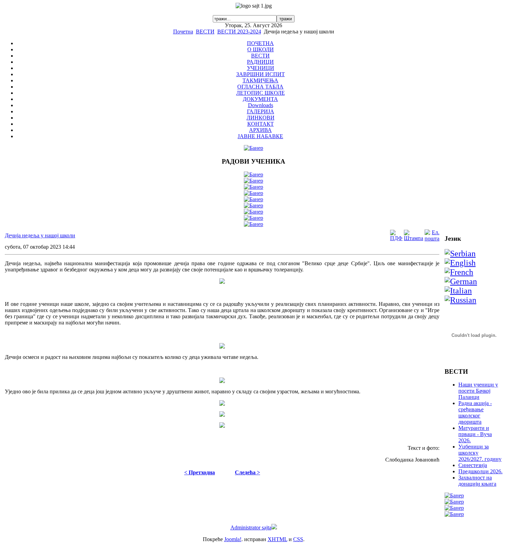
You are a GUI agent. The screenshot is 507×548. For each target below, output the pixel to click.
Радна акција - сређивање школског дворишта (475, 412)
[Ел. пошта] (432, 238)
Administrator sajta (250, 527)
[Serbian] (460, 253)
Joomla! (232, 539)
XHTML (277, 539)
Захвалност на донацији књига (477, 481)
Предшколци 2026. (480, 471)
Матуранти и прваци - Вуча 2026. (475, 434)
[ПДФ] (396, 238)
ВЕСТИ (205, 31)
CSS (298, 539)
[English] (460, 263)
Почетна (183, 31)
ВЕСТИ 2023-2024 (239, 31)
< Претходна (199, 472)
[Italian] (458, 291)
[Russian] (460, 300)
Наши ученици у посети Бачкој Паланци (478, 391)
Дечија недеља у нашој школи (40, 235)
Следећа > (247, 472)
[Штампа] (413, 238)
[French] (459, 272)
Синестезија (472, 465)
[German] (461, 281)
